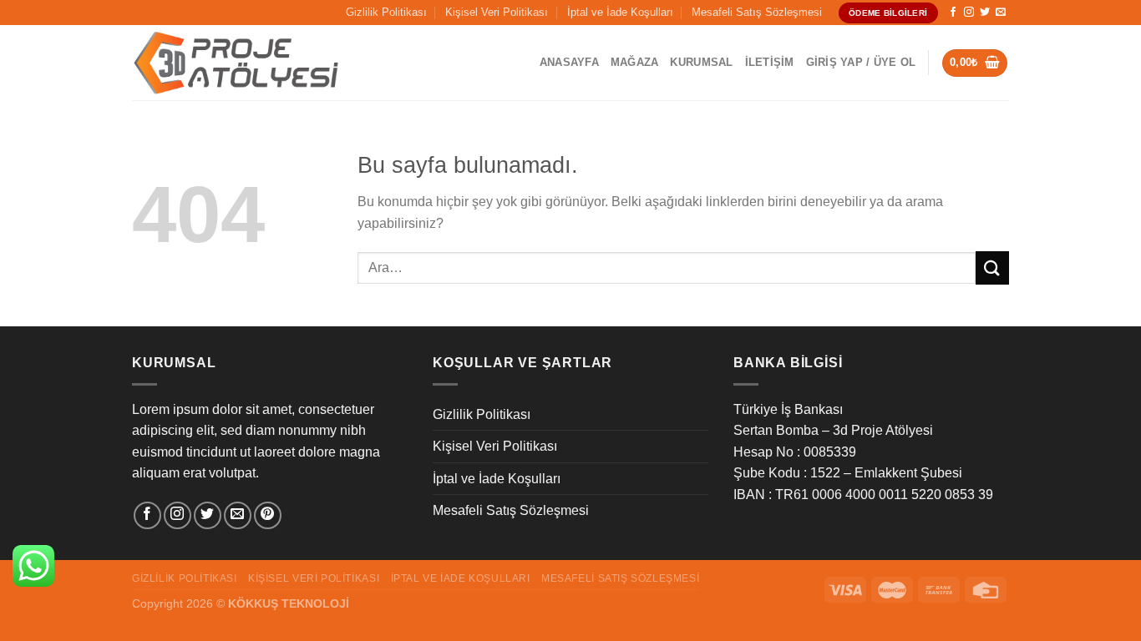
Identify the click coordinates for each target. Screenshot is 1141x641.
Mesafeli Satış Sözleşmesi (757, 12)
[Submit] (992, 267)
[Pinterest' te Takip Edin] (267, 515)
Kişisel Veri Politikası (496, 12)
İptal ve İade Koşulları (620, 12)
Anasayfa (569, 62)
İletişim (769, 62)
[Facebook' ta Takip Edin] (953, 12)
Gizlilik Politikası (386, 12)
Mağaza (635, 62)
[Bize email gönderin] (1001, 12)
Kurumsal (701, 62)
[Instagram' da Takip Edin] (969, 12)
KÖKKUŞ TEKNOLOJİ (288, 603)
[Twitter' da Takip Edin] (985, 12)
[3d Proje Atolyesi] (236, 63)
